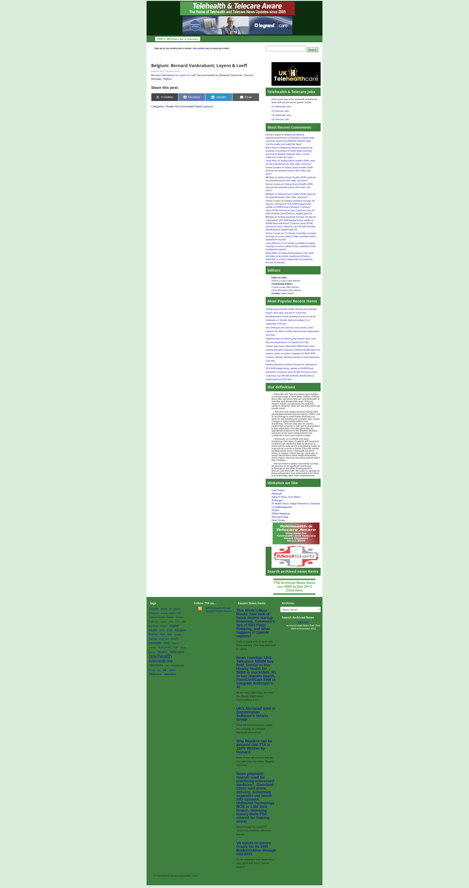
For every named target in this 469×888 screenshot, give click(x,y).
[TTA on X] (296, 533)
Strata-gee (277, 500)
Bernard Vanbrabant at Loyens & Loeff (173, 75)
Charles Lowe (278, 287)
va (164, 670)
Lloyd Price (271, 160)
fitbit (169, 634)
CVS (177, 622)
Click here (303, 622)
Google (177, 634)
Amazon (154, 613)
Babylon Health (157, 617)
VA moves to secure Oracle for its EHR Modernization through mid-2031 (256, 848)
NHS (167, 643)
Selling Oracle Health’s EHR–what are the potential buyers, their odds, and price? (290, 170)
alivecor (177, 609)
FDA (162, 634)
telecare (177, 652)
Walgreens (155, 674)
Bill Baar (270, 194)
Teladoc (162, 652)
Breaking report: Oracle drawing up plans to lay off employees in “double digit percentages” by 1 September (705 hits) (290, 320)
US (158, 670)
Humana (175, 639)
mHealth (155, 643)
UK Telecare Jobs (280, 119)
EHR (169, 630)
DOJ (162, 630)
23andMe (154, 609)
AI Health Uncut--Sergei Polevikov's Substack (296, 503)
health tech (164, 639)
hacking (153, 639)
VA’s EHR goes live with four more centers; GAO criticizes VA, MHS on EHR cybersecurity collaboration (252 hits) (292, 331)
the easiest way (201, 48)
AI (170, 608)
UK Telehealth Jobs (281, 115)
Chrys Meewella (280, 290)
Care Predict (278, 490)
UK (166, 665)
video (172, 670)
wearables (170, 674)
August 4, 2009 (158, 71)
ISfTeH (275, 510)
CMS (171, 622)
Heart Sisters (278, 520)
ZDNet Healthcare (281, 513)
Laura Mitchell (273, 243)
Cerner (170, 617)
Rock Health (164, 647)
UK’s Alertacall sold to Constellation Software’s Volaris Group (255, 713)
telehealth (160, 656)
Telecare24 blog (280, 517)
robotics (152, 647)
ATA (179, 613)
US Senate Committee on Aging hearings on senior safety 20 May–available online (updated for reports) (291, 236)
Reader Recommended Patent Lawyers (189, 106)
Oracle (175, 643)
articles (296, 281)
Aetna (164, 609)
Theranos (156, 665)
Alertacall (276, 493)
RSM (175, 647)
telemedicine (161, 661)
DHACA (163, 626)
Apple (172, 613)
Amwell (164, 613)
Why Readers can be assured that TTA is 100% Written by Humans (254, 746)
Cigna (163, 621)
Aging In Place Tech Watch (286, 497)
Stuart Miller (272, 253)
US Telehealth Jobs (281, 106)
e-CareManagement (282, 507)
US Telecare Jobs (280, 111)
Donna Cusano (279, 281)
